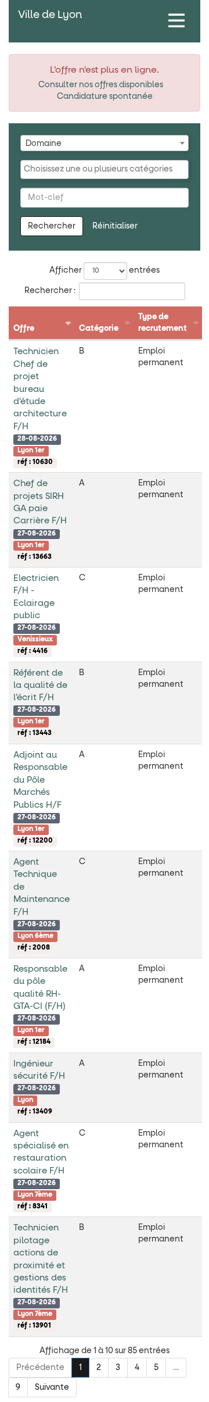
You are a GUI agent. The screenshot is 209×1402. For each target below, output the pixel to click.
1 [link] (80, 1368)
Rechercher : (49, 291)
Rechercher (51, 226)
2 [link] (98, 1368)
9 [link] (18, 1387)
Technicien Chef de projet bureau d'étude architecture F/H (40, 389)
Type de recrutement (162, 323)
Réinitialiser (115, 226)
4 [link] (137, 1368)
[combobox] (104, 143)
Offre (23, 328)
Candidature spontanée (105, 96)
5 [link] (156, 1368)
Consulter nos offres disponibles (100, 85)
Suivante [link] (52, 1387)
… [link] (176, 1368)
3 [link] (118, 1368)
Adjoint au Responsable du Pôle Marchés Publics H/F (40, 780)
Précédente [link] (40, 1368)
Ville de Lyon (50, 15)
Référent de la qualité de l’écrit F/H (40, 685)
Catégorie (98, 328)
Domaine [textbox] (44, 144)
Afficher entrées (104, 270)
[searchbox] (104, 169)
